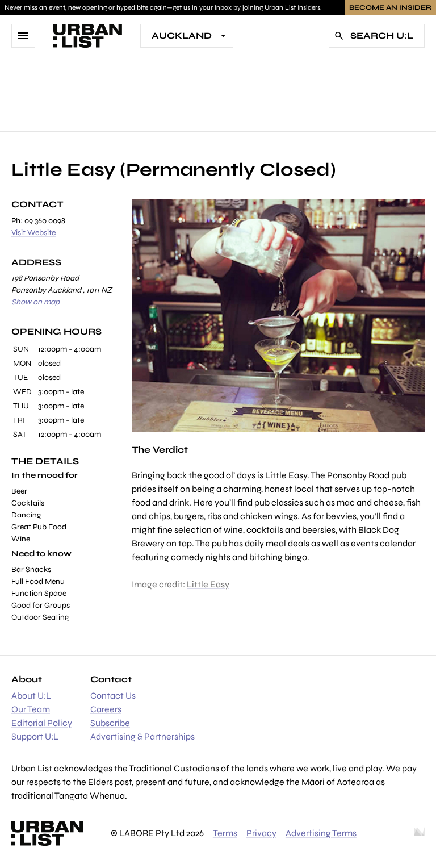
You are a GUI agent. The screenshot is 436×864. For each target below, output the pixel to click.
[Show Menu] (23, 36)
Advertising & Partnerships (142, 736)
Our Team (30, 709)
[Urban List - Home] (87, 36)
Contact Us (113, 695)
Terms (225, 833)
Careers (105, 709)
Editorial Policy (41, 722)
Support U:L (34, 736)
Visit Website (33, 232)
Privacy (261, 833)
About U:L (31, 695)
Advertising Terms (321, 833)
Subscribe (110, 722)
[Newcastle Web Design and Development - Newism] (419, 833)
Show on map (35, 302)
